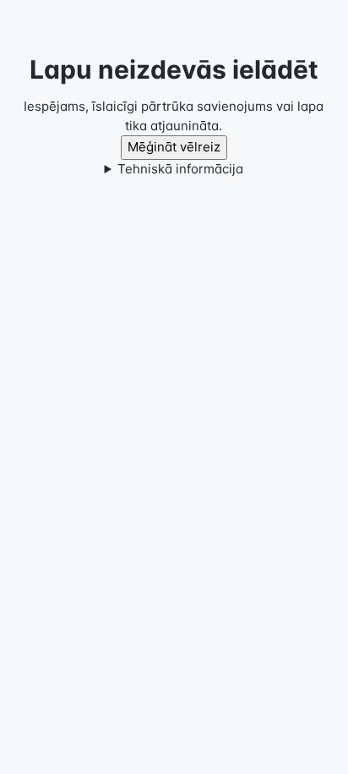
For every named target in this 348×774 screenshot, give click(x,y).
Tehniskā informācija (180, 169)
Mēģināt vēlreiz (174, 147)
